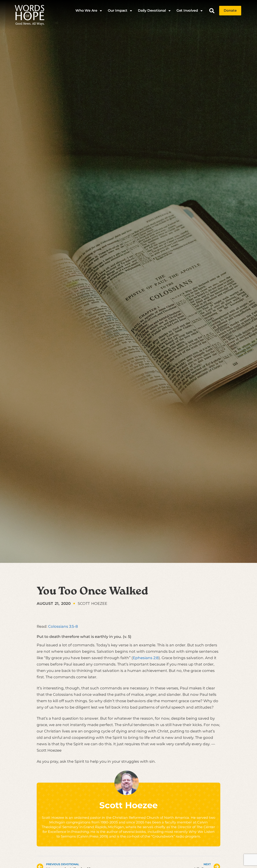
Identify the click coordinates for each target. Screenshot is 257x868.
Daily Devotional (152, 10)
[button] (211, 10)
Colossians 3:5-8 (63, 626)
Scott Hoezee (128, 805)
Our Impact (117, 10)
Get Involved (187, 10)
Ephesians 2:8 (146, 658)
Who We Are (86, 10)
